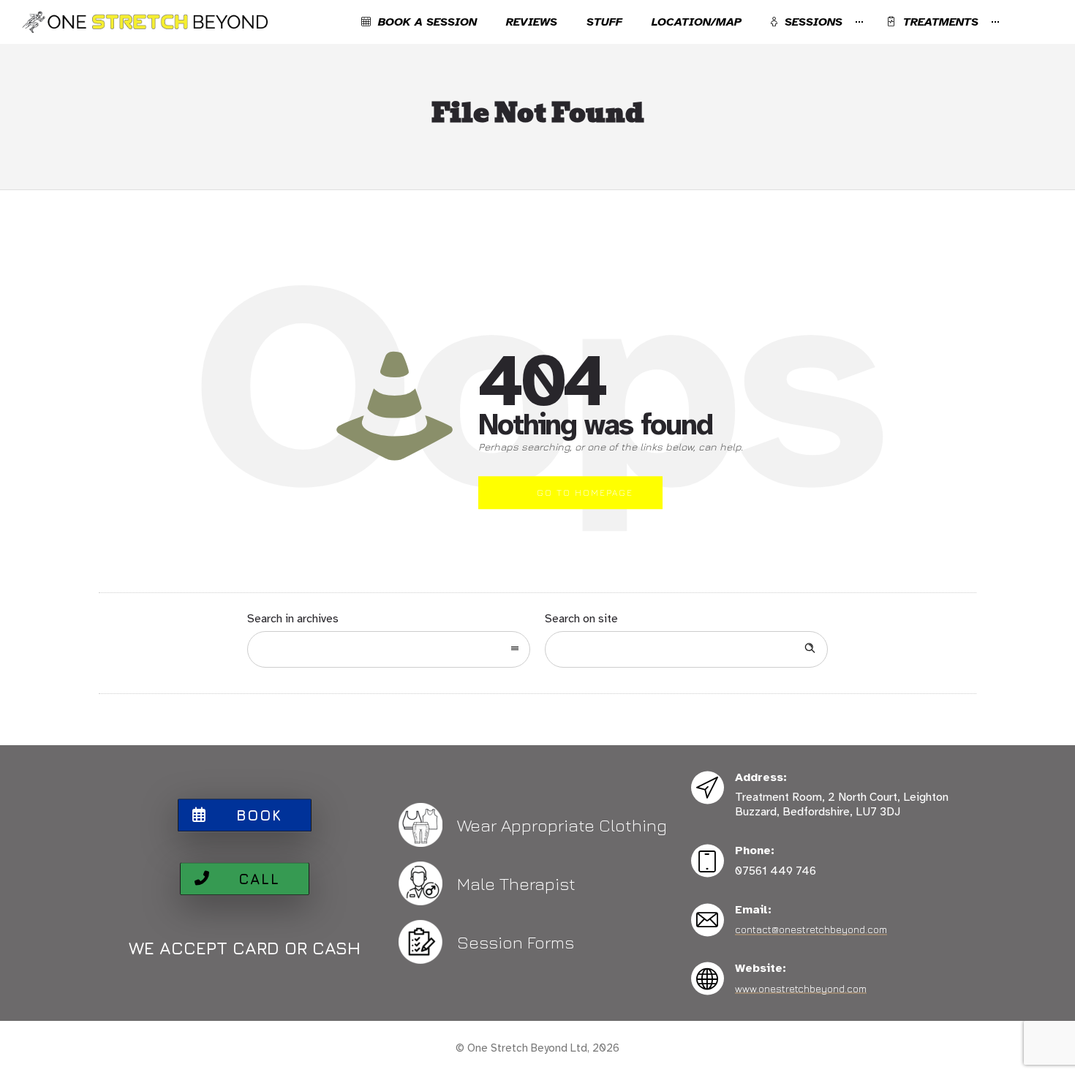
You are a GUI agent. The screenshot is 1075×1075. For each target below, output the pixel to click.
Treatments (940, 22)
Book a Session (427, 22)
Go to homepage (585, 492)
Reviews (531, 22)
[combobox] (388, 649)
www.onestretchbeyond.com (801, 987)
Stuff (604, 22)
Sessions (813, 22)
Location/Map (697, 22)
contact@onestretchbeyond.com (811, 929)
